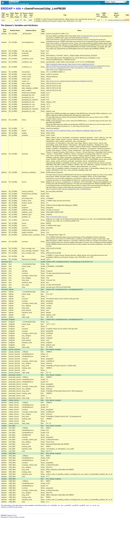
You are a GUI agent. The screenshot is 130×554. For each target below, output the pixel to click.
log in (102, 2)
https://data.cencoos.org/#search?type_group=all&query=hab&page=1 (68, 131)
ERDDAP (7, 8)
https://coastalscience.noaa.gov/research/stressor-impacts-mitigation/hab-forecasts (72, 66)
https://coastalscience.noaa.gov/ (81, 68)
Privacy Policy (13, 517)
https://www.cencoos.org (76, 64)
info (18, 8)
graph (17, 20)
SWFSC (122, 3)
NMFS (117, 3)
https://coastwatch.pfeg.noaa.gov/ (88, 36)
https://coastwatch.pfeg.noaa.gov (56, 64)
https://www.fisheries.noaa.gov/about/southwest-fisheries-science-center (70, 39)
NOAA (113, 3)
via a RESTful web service (14, 507)
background (112, 20)
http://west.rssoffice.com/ (55, 43)
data (3, 20)
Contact (22, 517)
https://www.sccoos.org (53, 69)
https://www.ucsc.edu (53, 68)
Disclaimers (4, 517)
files (25, 20)
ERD (126, 3)
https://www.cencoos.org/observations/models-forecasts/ (64, 81)
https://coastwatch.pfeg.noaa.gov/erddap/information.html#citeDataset (68, 189)
